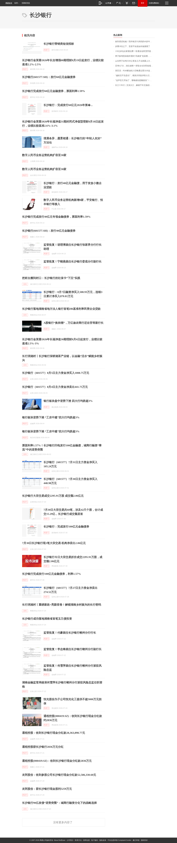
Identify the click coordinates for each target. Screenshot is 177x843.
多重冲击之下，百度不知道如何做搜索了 (132, 46)
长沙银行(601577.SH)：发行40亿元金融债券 (49, 230)
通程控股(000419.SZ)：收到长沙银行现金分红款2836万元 (57, 760)
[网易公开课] (109, 3)
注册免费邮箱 (154, 3)
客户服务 (94, 840)
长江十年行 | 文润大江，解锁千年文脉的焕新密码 (135, 85)
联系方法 (78, 840)
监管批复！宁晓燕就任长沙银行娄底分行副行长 (73, 261)
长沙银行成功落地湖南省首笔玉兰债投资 (47, 618)
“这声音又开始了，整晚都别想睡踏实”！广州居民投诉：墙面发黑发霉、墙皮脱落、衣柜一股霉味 (135, 80)
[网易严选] (119, 3)
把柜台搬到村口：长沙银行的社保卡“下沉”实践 (51, 277)
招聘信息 (86, 840)
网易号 (46, 50)
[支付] (127, 3)
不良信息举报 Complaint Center (119, 840)
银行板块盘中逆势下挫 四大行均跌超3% (68, 400)
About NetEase (59, 840)
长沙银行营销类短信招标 (59, 43)
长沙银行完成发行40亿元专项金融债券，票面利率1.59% (56, 216)
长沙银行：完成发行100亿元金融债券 (66, 526)
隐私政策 (102, 840)
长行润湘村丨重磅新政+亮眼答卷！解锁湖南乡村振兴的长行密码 (61, 604)
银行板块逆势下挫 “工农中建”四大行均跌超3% (51, 417)
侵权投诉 (144, 840)
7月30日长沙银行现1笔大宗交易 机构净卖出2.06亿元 (54, 543)
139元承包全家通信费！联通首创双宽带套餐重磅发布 (135, 51)
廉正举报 (136, 840)
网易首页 (9, 3)
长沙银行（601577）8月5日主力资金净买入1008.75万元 (55, 372)
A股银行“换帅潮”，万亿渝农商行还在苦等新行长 (74, 322)
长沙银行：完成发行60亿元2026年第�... (68, 105)
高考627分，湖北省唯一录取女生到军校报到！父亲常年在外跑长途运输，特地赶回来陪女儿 (135, 66)
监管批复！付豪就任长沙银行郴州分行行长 (70, 632)
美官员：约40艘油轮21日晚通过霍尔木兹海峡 (134, 71)
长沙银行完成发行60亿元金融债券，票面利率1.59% (53, 91)
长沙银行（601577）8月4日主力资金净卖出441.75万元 (55, 386)
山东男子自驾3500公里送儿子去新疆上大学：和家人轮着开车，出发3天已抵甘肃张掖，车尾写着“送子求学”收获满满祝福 (135, 61)
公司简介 (70, 840)
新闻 (25, 284)
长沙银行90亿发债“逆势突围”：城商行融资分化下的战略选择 (59, 802)
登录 (142, 3)
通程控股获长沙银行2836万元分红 (43, 746)
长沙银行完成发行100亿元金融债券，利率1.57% (51, 573)
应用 (16, 3)
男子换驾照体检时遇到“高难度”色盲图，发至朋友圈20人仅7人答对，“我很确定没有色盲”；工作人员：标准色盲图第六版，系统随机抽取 (135, 56)
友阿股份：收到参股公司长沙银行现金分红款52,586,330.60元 (59, 774)
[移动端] (100, 3)
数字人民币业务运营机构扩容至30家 (44, 155)
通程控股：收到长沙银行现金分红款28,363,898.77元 (53, 732)
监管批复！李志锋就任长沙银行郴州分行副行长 (73, 649)
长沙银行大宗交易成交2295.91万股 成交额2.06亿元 (53, 495)
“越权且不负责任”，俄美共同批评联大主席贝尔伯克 (135, 75)
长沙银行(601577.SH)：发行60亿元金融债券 (49, 77)
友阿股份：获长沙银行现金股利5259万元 (47, 788)
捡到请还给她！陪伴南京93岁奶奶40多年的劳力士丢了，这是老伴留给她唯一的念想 (135, 41)
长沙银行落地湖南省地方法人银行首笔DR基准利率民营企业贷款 (61, 308)
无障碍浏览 (26, 3)
